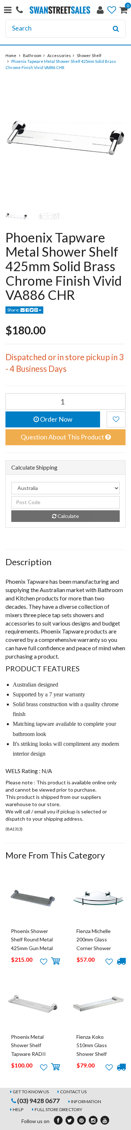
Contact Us (73, 1091)
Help (18, 1109)
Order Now (55, 419)
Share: (13, 310)
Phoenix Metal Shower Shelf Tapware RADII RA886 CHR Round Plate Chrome (32, 1054)
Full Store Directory (58, 1109)
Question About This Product (63, 437)
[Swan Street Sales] (59, 9)
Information (86, 1101)
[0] (123, 11)
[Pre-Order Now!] (121, 961)
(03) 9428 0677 (38, 1101)
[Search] (115, 29)
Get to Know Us (31, 1091)
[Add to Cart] (55, 961)
